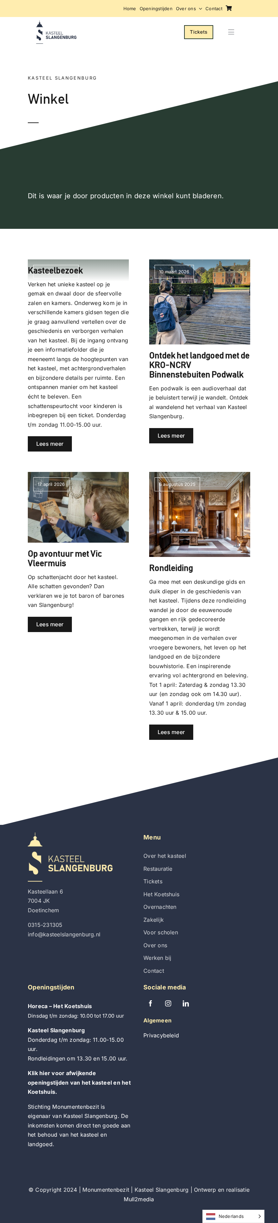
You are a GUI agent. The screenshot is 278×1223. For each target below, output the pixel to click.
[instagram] (168, 1003)
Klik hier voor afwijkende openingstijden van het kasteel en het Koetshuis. (79, 1082)
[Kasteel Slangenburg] (56, 23)
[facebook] (150, 1003)
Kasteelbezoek (55, 271)
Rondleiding (171, 568)
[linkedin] (186, 1003)
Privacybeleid (161, 1035)
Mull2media (139, 1199)
